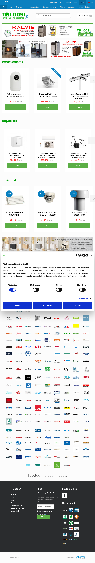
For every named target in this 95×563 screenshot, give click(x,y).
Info (10, 7)
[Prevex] (57, 415)
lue (45, 514)
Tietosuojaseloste (67, 7)
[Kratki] (57, 378)
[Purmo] (76, 415)
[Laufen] (9, 386)
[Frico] (38, 348)
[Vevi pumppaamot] (76, 451)
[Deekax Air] (38, 334)
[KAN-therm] (76, 371)
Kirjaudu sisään (71, 2)
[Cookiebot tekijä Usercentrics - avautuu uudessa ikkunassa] (78, 255)
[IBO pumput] (38, 362)
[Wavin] (28, 466)
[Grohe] (9, 355)
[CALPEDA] (28, 328)
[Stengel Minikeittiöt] (38, 438)
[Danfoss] (19, 334)
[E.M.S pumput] (67, 334)
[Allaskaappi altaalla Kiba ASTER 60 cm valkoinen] (17, 141)
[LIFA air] (19, 385)
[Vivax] (57, 457)
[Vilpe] (28, 457)
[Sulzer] (57, 438)
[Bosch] (9, 327)
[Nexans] (19, 401)
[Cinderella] (47, 327)
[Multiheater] (67, 394)
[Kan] (67, 370)
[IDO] (47, 362)
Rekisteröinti (55, 2)
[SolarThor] (86, 433)
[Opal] (28, 408)
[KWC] (86, 379)
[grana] (86, 347)
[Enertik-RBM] (19, 341)
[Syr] (19, 444)
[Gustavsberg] (28, 356)
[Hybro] (19, 362)
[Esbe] (38, 340)
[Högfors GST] (28, 362)
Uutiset (19, 7)
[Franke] (19, 347)
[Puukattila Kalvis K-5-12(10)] (47, 30)
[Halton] (57, 355)
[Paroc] (76, 408)
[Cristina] (76, 329)
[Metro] (86, 386)
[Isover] (9, 370)
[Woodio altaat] (47, 465)
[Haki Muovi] (47, 354)
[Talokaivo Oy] (47, 443)
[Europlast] (47, 341)
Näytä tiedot (83, 298)
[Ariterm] (28, 319)
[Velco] (47, 450)
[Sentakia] (47, 431)
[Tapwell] (76, 444)
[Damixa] (9, 334)
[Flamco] (76, 341)
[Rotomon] (76, 422)
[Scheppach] (38, 431)
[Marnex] (47, 386)
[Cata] (38, 327)
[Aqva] (9, 319)
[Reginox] (28, 422)
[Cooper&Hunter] (67, 328)
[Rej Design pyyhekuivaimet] (38, 422)
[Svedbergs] (76, 438)
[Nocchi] (67, 401)
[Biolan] (67, 320)
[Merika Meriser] (67, 385)
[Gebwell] (57, 348)
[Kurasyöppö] (67, 379)
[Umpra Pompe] (19, 450)
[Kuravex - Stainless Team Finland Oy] (76, 380)
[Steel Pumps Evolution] (28, 438)
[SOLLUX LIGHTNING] (9, 438)
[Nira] (47, 401)
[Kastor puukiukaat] (86, 372)
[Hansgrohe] (67, 354)
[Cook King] (57, 327)
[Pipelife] (19, 415)
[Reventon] (47, 422)
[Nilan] (38, 401)
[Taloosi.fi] (15, 15)
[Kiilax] (28, 380)
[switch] (36, 290)
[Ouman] (67, 408)
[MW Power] (86, 394)
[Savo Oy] (19, 431)
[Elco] (86, 334)
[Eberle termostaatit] (76, 334)
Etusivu (13, 494)
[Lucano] (38, 385)
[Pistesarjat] (28, 415)
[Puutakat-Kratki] (24, 49)
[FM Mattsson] (9, 347)
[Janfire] (28, 370)
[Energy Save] (9, 340)
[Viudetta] (47, 458)
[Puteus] (9, 424)
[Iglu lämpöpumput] (57, 362)
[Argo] (19, 319)
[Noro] (76, 401)
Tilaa (43, 517)
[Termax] (86, 443)
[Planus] (38, 415)
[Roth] (67, 422)
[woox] (57, 467)
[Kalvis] (57, 369)
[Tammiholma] (67, 444)
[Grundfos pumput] (19, 354)
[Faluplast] (57, 341)
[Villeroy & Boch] (19, 458)
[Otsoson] (57, 408)
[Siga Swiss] (67, 431)
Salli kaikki (77, 306)
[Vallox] (38, 450)
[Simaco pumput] (76, 431)
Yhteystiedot (84, 7)
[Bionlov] (76, 319)
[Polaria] (47, 415)
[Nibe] (28, 401)
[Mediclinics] (57, 385)
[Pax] (86, 409)
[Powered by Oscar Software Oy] (81, 557)
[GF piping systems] (76, 347)
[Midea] (9, 395)
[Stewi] (47, 438)
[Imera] (67, 363)
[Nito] (57, 402)
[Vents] (67, 450)
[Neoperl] (9, 402)
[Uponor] (28, 450)
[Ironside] (86, 362)
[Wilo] (38, 466)
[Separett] (57, 431)
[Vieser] (9, 457)
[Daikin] (86, 327)
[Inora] (76, 362)
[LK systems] (28, 387)
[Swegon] (9, 443)
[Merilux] (76, 385)
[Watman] (86, 459)
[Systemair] (28, 444)
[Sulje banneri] (91, 255)
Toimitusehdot (32, 7)
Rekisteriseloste (49, 7)
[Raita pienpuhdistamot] (19, 423)
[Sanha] (9, 431)
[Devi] (47, 334)
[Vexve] (86, 450)
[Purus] (86, 415)
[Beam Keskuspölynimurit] (47, 318)
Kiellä (17, 306)
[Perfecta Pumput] (9, 415)
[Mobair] (38, 393)
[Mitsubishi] (28, 393)
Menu (7, 2)
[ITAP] (19, 370)
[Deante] (28, 334)
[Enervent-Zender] (28, 340)
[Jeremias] (38, 369)
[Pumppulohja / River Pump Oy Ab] (67, 415)
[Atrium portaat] (38, 321)
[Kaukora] (9, 378)
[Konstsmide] (38, 379)
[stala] (19, 438)
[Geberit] (47, 347)
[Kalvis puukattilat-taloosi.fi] (70, 49)
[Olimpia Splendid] (19, 408)
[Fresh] (28, 347)
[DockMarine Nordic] (57, 334)
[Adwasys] (19, 312)
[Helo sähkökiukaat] (76, 355)
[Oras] (38, 410)
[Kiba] (19, 380)
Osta (15, 107)
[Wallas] (76, 457)
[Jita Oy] (47, 371)
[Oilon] (9, 408)
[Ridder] (57, 422)
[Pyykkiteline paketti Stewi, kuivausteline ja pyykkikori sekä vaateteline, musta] (78, 141)
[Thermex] (9, 450)
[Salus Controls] (86, 422)
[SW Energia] (86, 438)
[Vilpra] (38, 457)
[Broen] (19, 327)
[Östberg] (67, 465)
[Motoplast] (57, 394)
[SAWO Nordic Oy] (28, 431)
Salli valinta (47, 306)
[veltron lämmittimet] (57, 451)
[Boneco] (86, 320)
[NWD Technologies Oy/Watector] (86, 401)
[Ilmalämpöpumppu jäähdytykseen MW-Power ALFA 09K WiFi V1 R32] (47, 141)
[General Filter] (67, 347)
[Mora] (47, 393)
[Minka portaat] (19, 394)
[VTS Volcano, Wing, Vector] (67, 457)
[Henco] (86, 354)
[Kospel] (47, 378)
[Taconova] (38, 444)
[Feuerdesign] (67, 343)
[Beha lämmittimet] (57, 318)
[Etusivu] (3, 7)
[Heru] (9, 362)
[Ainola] (28, 311)
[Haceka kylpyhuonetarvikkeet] (38, 354)
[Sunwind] (67, 438)
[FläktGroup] (86, 341)
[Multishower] (76, 393)
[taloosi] (57, 444)
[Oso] (47, 409)
